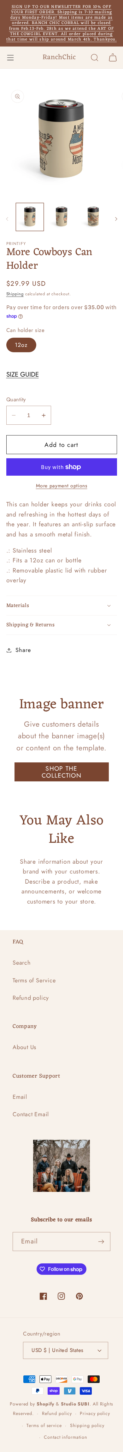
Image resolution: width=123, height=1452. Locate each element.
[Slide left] (7, 219)
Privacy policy (95, 1413)
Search (22, 963)
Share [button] (23, 650)
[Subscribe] (101, 1241)
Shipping (15, 294)
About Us (24, 1047)
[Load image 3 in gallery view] (93, 217)
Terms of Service (34, 980)
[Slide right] (116, 219)
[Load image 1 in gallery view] (30, 217)
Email (20, 1097)
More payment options (61, 485)
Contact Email (31, 1114)
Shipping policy (87, 1425)
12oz (21, 345)
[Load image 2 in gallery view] (61, 217)
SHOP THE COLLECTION (61, 772)
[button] (10, 57)
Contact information (65, 1437)
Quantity (16, 399)
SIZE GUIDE (22, 374)
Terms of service (44, 1425)
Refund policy (31, 998)
